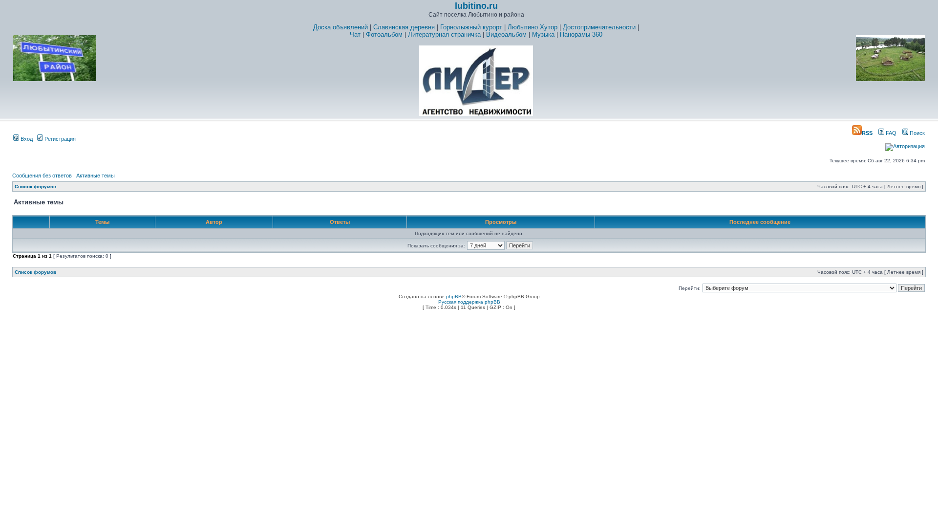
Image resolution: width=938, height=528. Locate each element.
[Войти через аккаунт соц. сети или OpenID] (905, 145)
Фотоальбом (384, 34)
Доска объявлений (340, 27)
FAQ (890, 133)
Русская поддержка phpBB (469, 302)
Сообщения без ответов (42, 175)
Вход (26, 139)
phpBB (454, 296)
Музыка (543, 34)
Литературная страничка (444, 34)
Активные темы (95, 175)
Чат (355, 34)
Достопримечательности (599, 27)
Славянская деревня (404, 27)
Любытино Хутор (532, 27)
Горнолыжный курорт (471, 27)
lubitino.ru (476, 6)
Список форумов (35, 186)
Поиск (916, 133)
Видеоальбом (506, 34)
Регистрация (59, 139)
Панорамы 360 (581, 34)
